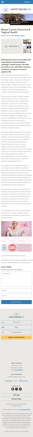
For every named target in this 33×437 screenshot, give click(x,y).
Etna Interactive (26, 409)
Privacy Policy (17, 399)
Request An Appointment (16, 337)
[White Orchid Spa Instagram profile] (16, 390)
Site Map (16, 395)
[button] (2, 2)
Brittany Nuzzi (19, 35)
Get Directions (16, 332)
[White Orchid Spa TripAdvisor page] (20, 390)
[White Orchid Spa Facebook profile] (12, 390)
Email (16, 327)
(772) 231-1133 (16, 322)
